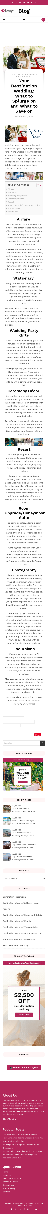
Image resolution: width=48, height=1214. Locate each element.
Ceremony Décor (16, 199)
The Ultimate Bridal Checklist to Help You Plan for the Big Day (23, 810)
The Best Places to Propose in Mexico (20, 1134)
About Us (7, 1175)
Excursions (13, 211)
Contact (6, 1192)
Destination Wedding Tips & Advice (20, 927)
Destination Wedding (13, 718)
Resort (11, 202)
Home (5, 1172)
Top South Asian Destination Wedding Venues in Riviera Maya (24, 846)
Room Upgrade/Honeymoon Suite (24, 205)
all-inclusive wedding (13, 715)
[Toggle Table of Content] (38, 185)
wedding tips (9, 729)
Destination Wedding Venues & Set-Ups (23, 933)
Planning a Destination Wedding (19, 939)
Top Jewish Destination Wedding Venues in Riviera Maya (23, 858)
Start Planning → (11, 1119)
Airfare (11, 189)
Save (38, 735)
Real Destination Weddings (16, 945)
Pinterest (30, 704)
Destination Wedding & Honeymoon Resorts (21, 906)
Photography (14, 208)
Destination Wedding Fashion (17, 921)
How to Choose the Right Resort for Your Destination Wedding (23, 822)
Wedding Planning (29, 725)
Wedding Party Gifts (17, 195)
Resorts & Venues (10, 1182)
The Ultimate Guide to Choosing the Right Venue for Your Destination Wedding (24, 834)
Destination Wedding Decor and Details (22, 915)
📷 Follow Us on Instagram (24, 1067)
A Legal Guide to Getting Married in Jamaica (22, 1151)
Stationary (13, 192)
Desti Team (11, 735)
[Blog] (7, 11)
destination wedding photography (18, 722)
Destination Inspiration (14, 897)
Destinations (8, 1185)
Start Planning (9, 1188)
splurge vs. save (11, 725)
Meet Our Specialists (12, 1178)
